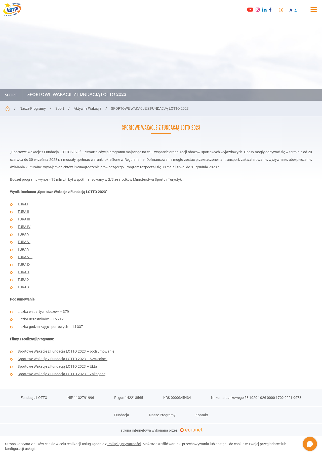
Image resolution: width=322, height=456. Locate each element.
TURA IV (24, 226)
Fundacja (121, 415)
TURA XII (24, 287)
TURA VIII (25, 256)
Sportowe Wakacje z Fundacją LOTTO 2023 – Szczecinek (62, 358)
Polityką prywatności (124, 443)
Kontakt (201, 415)
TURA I (23, 204)
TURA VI (24, 241)
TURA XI (24, 279)
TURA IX (24, 264)
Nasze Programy (162, 415)
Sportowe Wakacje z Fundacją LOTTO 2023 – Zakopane (61, 373)
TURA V (23, 234)
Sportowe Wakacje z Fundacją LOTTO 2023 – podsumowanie (66, 351)
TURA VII (24, 249)
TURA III (24, 219)
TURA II (23, 211)
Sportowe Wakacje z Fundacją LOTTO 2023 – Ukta (57, 366)
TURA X (23, 272)
